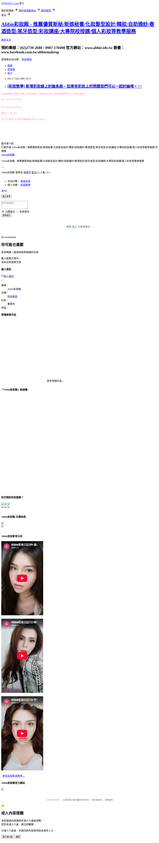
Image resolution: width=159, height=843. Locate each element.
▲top (4, 190)
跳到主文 (6, 40)
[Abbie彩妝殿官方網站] (2, 789)
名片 (9, 73)
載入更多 (6, 196)
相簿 (9, 65)
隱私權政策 (97, 800)
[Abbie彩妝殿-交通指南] (2, 526)
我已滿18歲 (7, 837)
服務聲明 (109, 800)
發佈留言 (6, 215)
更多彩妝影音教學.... (13, 776)
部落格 (11, 69)
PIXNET (56, 800)
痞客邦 (27, 172)
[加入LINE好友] (8, 504)
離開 (18, 837)
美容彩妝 (25, 181)
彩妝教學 (25, 185)
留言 (34, 172)
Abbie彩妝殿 (8, 154)
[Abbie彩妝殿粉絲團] (5, 504)
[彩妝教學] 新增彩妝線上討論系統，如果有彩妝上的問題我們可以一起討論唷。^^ (74, 86)
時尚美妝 (27, 59)
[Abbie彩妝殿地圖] (2, 523)
